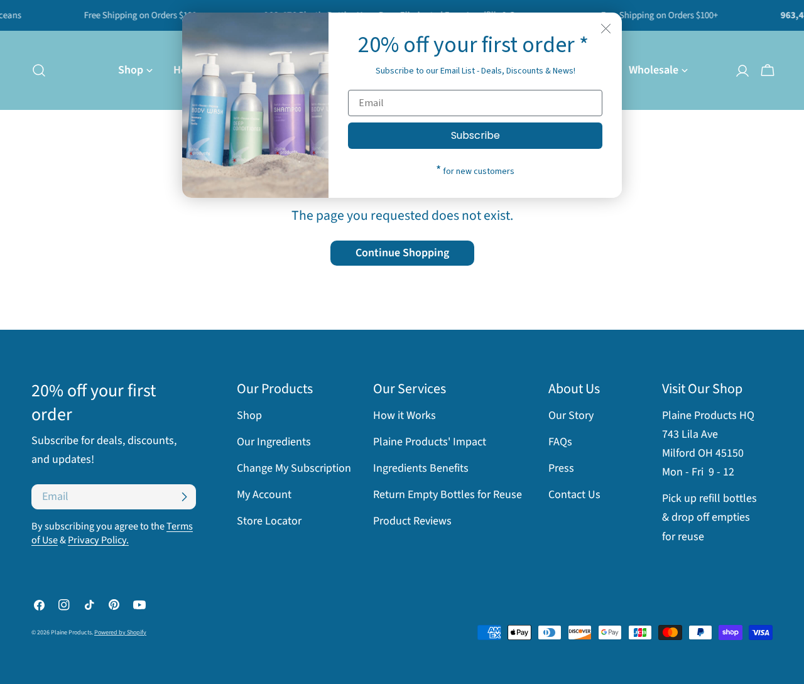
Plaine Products (71, 632)
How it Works (404, 415)
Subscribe (475, 135)
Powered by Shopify (120, 632)
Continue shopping (402, 253)
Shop (249, 415)
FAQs (560, 442)
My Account (264, 494)
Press (561, 468)
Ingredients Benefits (421, 468)
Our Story (571, 415)
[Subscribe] (184, 497)
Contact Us (574, 494)
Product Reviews (412, 521)
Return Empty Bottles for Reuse (447, 494)
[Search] (35, 70)
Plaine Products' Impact (429, 442)
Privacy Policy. (98, 540)
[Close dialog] (606, 29)
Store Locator (269, 521)
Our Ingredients (274, 442)
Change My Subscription (294, 468)
